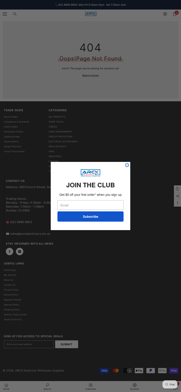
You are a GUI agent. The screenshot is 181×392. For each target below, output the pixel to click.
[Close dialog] (127, 165)
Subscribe (90, 216)
